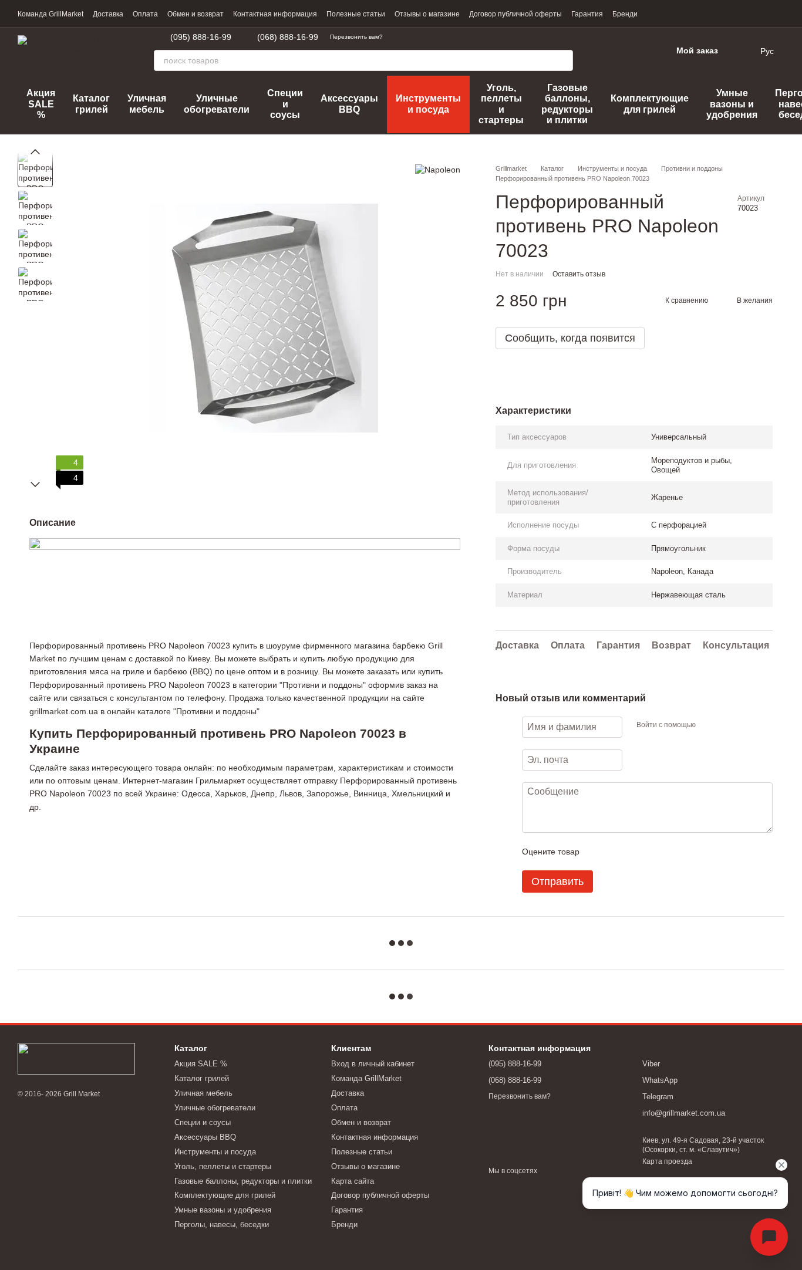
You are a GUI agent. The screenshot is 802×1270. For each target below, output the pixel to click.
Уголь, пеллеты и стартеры (501, 104)
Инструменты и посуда (428, 103)
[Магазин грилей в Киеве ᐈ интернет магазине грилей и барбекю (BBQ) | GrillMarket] (76, 1058)
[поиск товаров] (562, 60)
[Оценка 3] (636, 852)
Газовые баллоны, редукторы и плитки (567, 104)
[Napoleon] (437, 169)
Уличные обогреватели (217, 103)
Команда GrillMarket (50, 14)
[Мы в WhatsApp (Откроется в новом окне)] (413, 37)
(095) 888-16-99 (200, 37)
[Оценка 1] (598, 852)
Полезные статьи (355, 14)
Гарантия (587, 14)
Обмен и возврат (195, 14)
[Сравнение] (601, 51)
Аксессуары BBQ (349, 103)
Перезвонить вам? (356, 36)
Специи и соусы (285, 104)
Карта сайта (352, 1181)
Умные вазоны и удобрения (731, 104)
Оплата (145, 14)
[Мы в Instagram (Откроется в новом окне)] (455, 37)
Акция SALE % (40, 104)
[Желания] (631, 51)
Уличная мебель (146, 103)
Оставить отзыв (578, 274)
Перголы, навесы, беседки (221, 1224)
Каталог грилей (91, 103)
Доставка (108, 14)
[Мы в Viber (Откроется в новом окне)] (427, 37)
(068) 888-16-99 (287, 37)
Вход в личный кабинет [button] (373, 1063)
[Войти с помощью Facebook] (709, 725)
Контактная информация (275, 14)
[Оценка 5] (674, 852)
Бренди (625, 14)
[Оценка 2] (617, 852)
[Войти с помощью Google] (727, 725)
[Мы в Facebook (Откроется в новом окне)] (441, 37)
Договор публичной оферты (515, 14)
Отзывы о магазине (427, 14)
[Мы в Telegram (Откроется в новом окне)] (399, 37)
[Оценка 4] (655, 852)
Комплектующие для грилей (650, 103)
